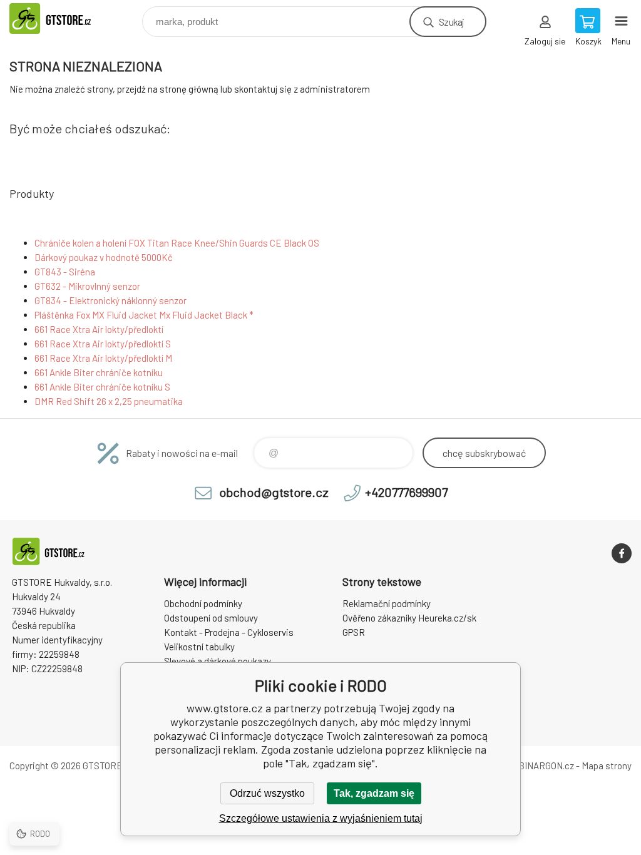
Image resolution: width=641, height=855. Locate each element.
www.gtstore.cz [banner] (64, 18)
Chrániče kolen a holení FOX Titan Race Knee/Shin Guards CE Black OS (176, 242)
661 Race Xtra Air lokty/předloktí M (103, 358)
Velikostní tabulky (199, 646)
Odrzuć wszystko (267, 793)
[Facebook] (622, 553)
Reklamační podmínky (386, 603)
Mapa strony (607, 765)
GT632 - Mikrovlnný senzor (87, 286)
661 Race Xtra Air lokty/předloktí (98, 329)
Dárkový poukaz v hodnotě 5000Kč (103, 257)
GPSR (353, 632)
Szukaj (451, 22)
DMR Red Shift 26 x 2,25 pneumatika (108, 401)
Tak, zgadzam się (374, 793)
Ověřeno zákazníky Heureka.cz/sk (409, 617)
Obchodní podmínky (203, 603)
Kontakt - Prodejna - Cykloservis (229, 632)
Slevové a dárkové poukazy (217, 661)
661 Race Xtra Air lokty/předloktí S (102, 343)
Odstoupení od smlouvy (211, 617)
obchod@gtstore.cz (274, 491)
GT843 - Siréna (64, 271)
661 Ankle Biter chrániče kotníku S (102, 386)
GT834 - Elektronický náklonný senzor (110, 300)
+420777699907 (406, 491)
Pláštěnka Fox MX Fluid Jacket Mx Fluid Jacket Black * (144, 314)
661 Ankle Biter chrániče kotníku (98, 372)
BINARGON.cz (546, 765)
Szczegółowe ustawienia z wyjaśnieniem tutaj (321, 818)
